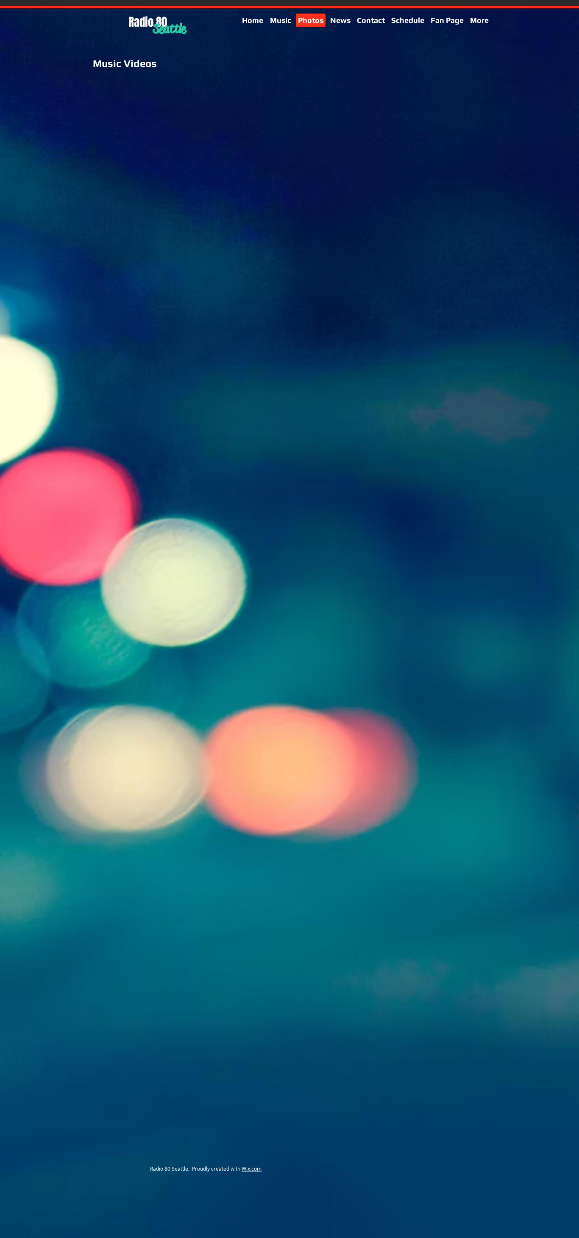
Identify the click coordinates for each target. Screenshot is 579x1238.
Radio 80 (147, 22)
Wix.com (252, 1168)
